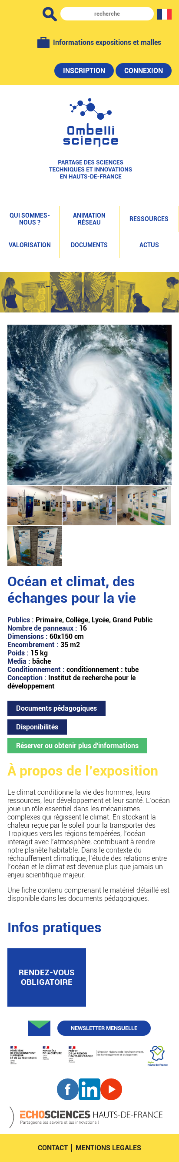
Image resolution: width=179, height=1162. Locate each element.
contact (53, 1148)
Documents (89, 245)
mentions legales (108, 1148)
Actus (149, 245)
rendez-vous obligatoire (47, 977)
